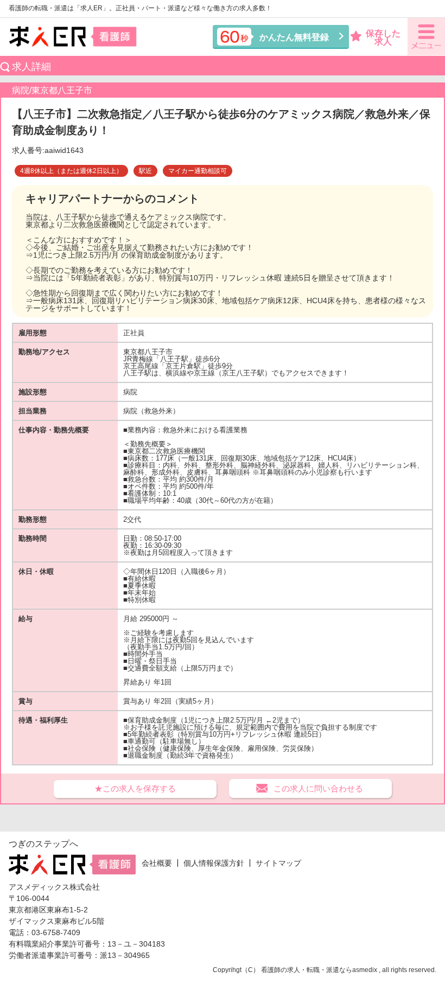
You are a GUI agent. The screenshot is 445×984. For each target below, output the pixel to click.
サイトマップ (278, 863)
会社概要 (157, 863)
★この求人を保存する (135, 788)
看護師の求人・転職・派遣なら (306, 970)
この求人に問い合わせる (318, 788)
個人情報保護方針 (213, 863)
